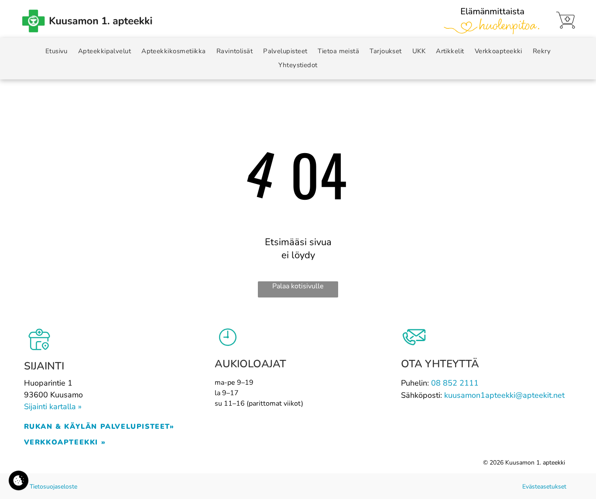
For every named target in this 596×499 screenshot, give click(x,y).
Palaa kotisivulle (298, 286)
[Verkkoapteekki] (565, 20)
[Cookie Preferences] (18, 480)
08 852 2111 (455, 383)
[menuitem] (56, 51)
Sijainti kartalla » (53, 406)
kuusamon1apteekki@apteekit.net (504, 395)
